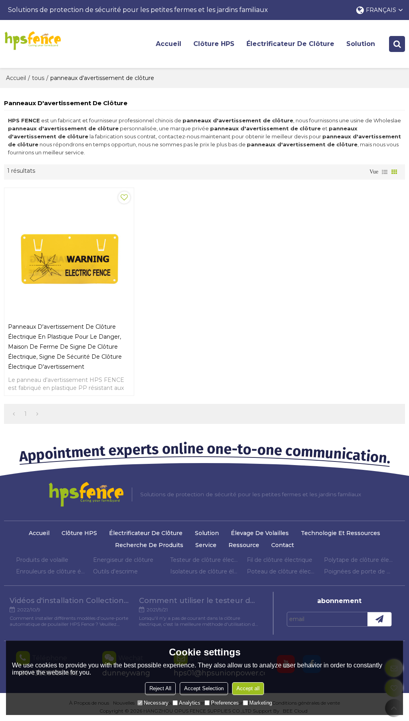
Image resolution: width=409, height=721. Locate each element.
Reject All (160, 688)
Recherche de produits (149, 545)
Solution (360, 44)
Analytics (190, 703)
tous (38, 78)
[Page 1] (14, 414)
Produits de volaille (42, 559)
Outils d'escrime (115, 571)
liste (384, 172)
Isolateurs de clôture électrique (204, 571)
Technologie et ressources (340, 533)
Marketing (260, 703)
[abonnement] (379, 619)
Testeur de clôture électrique (204, 559)
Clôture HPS (213, 44)
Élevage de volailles (260, 533)
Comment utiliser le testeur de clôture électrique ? (199, 600)
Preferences (225, 703)
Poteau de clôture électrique (281, 571)
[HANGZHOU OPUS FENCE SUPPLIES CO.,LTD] (32, 40)
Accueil (168, 44)
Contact (282, 545)
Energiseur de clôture (123, 559)
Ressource (243, 545)
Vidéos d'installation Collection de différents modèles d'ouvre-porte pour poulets (69, 600)
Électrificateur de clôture (290, 44)
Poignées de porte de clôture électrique (358, 571)
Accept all (248, 688)
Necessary (156, 703)
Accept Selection (204, 688)
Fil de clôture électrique (279, 559)
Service (205, 545)
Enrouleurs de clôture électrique (50, 571)
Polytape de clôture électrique (358, 559)
